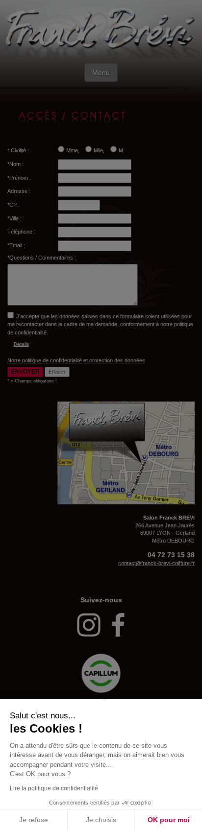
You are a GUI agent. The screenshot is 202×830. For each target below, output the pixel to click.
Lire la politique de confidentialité (54, 788)
